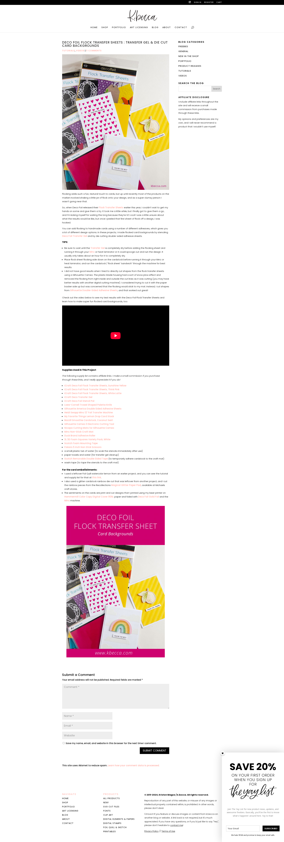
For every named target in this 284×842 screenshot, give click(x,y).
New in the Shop (188, 56)
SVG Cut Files (111, 806)
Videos (80, 50)
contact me (176, 825)
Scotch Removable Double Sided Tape (86, 458)
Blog (155, 27)
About (166, 27)
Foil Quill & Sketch (115, 827)
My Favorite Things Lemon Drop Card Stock (89, 416)
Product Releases (189, 65)
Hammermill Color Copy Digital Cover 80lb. (89, 496)
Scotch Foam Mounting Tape (81, 443)
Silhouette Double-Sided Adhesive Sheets (94, 290)
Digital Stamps (112, 823)
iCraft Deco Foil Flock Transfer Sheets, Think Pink (91, 389)
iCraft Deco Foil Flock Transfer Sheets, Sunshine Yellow (95, 385)
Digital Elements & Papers (119, 819)
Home (94, 27)
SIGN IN (197, 2)
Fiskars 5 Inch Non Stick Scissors (82, 447)
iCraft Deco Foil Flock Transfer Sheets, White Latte (92, 393)
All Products (111, 798)
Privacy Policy (151, 831)
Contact (181, 27)
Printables (109, 831)
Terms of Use (168, 831)
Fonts (107, 810)
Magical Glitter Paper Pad (126, 485)
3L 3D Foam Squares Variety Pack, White (87, 439)
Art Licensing (139, 27)
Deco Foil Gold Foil (148, 496)
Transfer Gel (97, 248)
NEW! (106, 802)
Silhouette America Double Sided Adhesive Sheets (92, 408)
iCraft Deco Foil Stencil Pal (79, 401)
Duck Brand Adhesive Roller (79, 435)
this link (96, 477)
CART (219, 2)
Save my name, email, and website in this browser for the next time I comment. (111, 743)
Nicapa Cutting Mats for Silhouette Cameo (89, 427)
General (183, 51)
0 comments (93, 50)
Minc (92, 251)
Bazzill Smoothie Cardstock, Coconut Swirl (88, 420)
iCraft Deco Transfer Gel (78, 397)
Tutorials (68, 50)
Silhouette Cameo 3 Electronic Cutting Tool (89, 424)
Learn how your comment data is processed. (133, 765)
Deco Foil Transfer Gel (74, 236)
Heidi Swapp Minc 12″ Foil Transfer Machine (88, 412)
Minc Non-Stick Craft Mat (78, 431)
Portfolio (119, 27)
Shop (104, 27)
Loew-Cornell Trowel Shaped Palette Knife (88, 404)
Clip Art (108, 814)
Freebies (183, 46)
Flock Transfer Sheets (111, 207)
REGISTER (209, 2)
